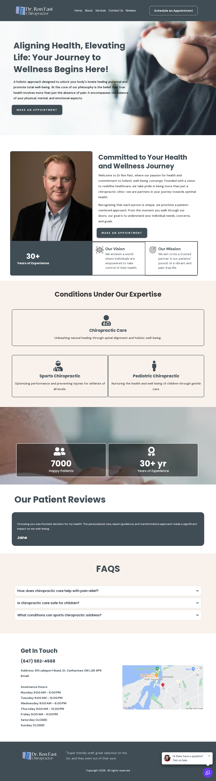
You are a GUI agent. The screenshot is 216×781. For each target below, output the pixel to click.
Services (100, 10)
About (89, 10)
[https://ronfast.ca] (34, 10)
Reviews (131, 10)
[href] (162, 687)
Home (78, 10)
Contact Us (116, 10)
